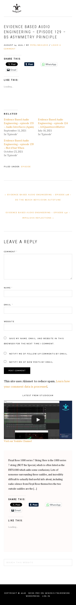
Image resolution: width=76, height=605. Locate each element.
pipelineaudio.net (17, 8)
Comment (10, 252)
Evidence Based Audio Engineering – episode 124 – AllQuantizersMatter (53, 123)
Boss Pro (34, 593)
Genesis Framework (57, 593)
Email (8, 305)
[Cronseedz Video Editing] (38, 420)
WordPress (33, 596)
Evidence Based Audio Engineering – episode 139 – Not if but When (19, 144)
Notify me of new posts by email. (31, 362)
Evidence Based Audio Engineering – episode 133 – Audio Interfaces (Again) (19, 123)
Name (8, 288)
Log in (46, 596)
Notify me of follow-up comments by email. (38, 354)
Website (9, 321)
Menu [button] (68, 8)
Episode (26, 167)
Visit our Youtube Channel (18, 441)
